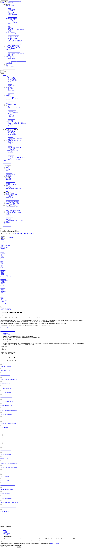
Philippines (3, 282)
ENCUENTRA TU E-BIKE (11, 128)
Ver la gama (3, 362)
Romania (2, 285)
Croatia (2, 249)
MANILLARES (11, 131)
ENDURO (10, 84)
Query (2, 68)
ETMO (9, 8)
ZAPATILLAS (11, 155)
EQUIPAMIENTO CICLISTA (12, 150)
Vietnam (2, 301)
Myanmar (2, 274)
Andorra (2, 239)
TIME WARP (11, 93)
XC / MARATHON (12, 79)
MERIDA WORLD (10, 56)
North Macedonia (4, 280)
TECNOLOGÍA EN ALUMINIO (15, 41)
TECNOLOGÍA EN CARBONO (15, 40)
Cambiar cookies (10, 545)
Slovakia (2, 289)
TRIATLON (8, 92)
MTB (7, 76)
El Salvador (3, 253)
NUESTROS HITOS (12, 38)
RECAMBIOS (11, 139)
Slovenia (2, 290)
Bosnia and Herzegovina (5, 245)
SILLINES (10, 135)
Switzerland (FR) (4, 296)
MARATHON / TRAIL (13, 80)
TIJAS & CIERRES (12, 134)
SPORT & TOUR (11, 85)
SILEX (9, 31)
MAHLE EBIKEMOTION (13, 45)
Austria (2, 243)
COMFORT (10, 114)
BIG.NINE (10, 23)
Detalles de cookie (18, 545)
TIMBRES (10, 145)
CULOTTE (10, 152)
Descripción (5, 304)
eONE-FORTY (11, 13)
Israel (2, 263)
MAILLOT (10, 151)
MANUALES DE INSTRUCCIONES (16, 53)
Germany (2, 257)
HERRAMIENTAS (12, 148)
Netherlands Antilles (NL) (6, 276)
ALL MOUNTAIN (12, 82)
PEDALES (10, 137)
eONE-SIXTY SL (11, 9)
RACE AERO (11, 88)
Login (7, 65)
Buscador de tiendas (10, 66)
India (2, 261)
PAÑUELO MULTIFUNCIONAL (15, 159)
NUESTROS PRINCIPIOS (13, 35)
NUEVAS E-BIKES (10, 5)
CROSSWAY (11, 101)
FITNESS (8, 94)
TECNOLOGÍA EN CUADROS (15, 43)
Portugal (2, 284)
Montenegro (3, 273)
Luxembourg (3, 270)
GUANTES (10, 156)
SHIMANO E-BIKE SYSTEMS (14, 44)
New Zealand (3, 279)
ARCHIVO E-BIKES (10, 126)
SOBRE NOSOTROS (10, 32)
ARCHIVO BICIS (9, 103)
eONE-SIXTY (11, 12)
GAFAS (9, 158)
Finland (2, 255)
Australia (2, 241)
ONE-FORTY (11, 21)
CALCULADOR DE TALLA (14, 52)
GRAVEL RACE (11, 97)
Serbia (2, 286)
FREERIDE (10, 111)
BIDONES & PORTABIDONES (15, 147)
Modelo (4, 303)
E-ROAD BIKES (9, 124)
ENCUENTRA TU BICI (11, 104)
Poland (2, 283)
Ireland (2, 262)
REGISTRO (10, 55)
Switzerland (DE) (4, 294)
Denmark (2, 252)
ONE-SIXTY (11, 20)
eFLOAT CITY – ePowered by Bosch (15, 122)
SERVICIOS (8, 49)
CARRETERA (9, 87)
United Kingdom (4, 300)
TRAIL (9, 81)
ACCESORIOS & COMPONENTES (13, 140)
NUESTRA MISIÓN (12, 34)
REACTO (10, 27)
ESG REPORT (11, 37)
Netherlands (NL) (4, 275)
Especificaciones (6, 334)
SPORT (9, 113)
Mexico (2, 272)
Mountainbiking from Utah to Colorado (18, 61)
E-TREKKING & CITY (10, 121)
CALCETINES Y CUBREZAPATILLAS (16, 157)
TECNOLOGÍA (9, 39)
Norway (2, 281)
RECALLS (10, 54)
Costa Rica (3, 248)
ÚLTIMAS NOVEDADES (11, 18)
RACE (9, 89)
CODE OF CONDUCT (13, 36)
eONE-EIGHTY (11, 10)
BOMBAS (10, 146)
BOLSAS (10, 141)
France (2, 256)
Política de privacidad (54, 543)
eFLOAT (10, 11)
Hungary (2, 258)
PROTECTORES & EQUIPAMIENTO (16, 138)
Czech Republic (4, 250)
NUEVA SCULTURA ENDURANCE (16, 29)
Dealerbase (5, 532)
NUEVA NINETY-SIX (12, 22)
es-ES (4, 223)
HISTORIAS (10, 59)
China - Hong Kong (4, 247)
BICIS (4, 75)
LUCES (9, 143)
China (2, 246)
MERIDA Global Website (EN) (7, 237)
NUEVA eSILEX (11, 15)
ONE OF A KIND (11, 57)
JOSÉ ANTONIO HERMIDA (14, 47)
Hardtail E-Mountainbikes (13, 112)
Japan (2, 265)
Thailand (2, 298)
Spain (2, 292)
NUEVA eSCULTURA (13, 14)
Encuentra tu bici (9, 63)
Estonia (2, 254)
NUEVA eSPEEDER (12, 17)
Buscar (2, 70)
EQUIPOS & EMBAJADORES (12, 46)
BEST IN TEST (11, 58)
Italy (1, 264)
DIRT (9, 26)
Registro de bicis (6, 533)
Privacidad (5, 531)
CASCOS (10, 154)
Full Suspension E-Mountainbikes (15, 107)
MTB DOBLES (11, 77)
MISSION (10, 30)
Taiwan (2, 297)
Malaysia (2, 271)
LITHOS (10, 6)
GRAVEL (8, 95)
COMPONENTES (9, 130)
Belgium (2, 244)
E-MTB (7, 106)
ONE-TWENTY (11, 19)
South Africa (3, 291)
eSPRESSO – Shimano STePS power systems (17, 123)
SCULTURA (10, 28)
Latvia (2, 267)
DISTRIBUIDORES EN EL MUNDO (16, 50)
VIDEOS (10, 62)
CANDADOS (11, 149)
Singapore (3, 288)
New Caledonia (4, 277)
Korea (2, 266)
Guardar (18, 546)
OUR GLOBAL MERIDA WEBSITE (25, 233)
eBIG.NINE (10, 120)
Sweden (2, 293)
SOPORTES (10, 142)
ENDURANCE (11, 90)
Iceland (2, 259)
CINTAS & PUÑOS (12, 133)
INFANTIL (8, 102)
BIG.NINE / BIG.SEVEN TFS (14, 24)
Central (4, 530)
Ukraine (2, 299)
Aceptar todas (3, 545)
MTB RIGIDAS (11, 78)
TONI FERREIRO (12, 48)
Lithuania (2, 268)
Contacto (5, 528)
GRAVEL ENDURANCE (13, 98)
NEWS (4, 160)
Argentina (2, 240)
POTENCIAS (11, 132)
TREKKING (8, 99)
